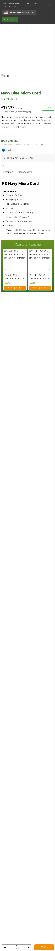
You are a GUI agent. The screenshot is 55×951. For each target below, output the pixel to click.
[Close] (49, 4)
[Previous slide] (6, 269)
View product (15, 288)
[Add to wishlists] (2, 165)
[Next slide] (49, 269)
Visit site (10, 19)
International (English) (19, 12)
